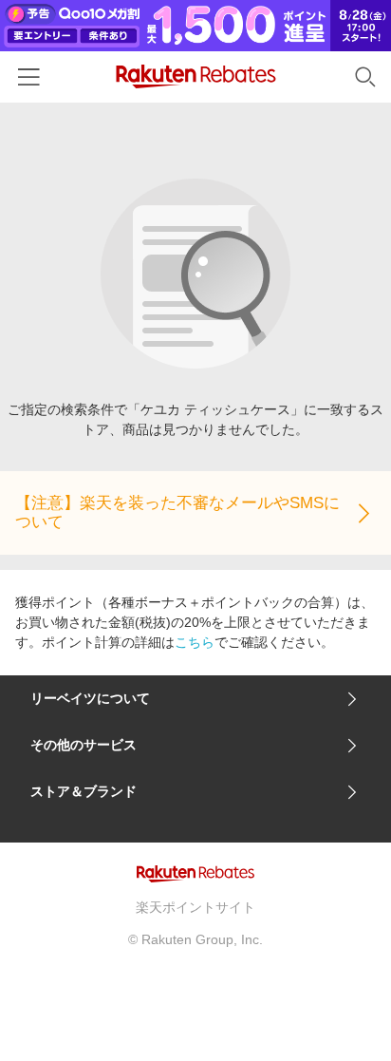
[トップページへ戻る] (196, 76)
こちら (194, 642)
